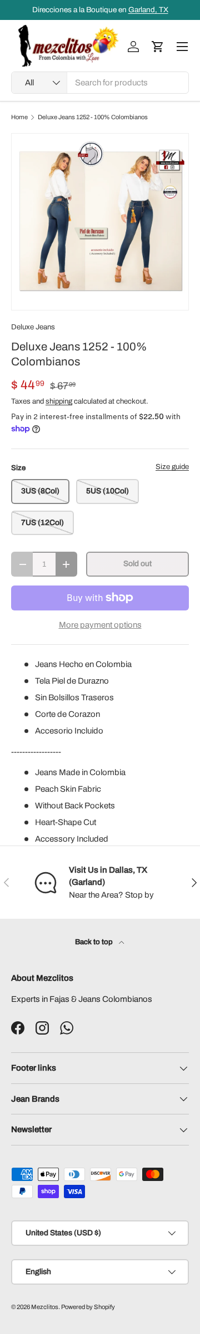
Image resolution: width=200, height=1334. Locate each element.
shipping (59, 401)
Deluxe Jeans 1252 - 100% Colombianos (93, 117)
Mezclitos (44, 1307)
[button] (158, 46)
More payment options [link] (100, 624)
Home (19, 117)
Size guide (172, 466)
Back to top (94, 942)
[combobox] (100, 82)
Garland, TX (148, 10)
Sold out (137, 563)
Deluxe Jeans (33, 327)
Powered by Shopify (88, 1307)
